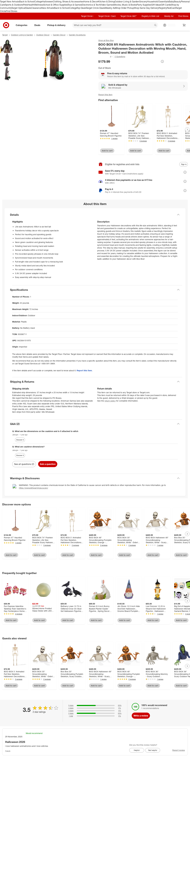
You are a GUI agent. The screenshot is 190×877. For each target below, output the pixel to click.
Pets (25, 4)
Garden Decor (59, 35)
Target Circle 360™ (128, 16)
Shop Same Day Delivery (146, 8)
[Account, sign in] (170, 25)
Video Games (107, 4)
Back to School (26, 1)
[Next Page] (187, 129)
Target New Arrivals (9, 1)
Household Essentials (158, 1)
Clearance (36, 8)
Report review (178, 750)
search (155, 25)
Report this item (105, 94)
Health (31, 4)
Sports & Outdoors (14, 4)
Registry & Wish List (150, 16)
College (38, 1)
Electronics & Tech (91, 4)
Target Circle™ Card (106, 16)
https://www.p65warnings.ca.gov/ (33, 488)
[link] (105, 56)
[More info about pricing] (162, 61)
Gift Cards (166, 4)
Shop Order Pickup (124, 8)
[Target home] (6, 25)
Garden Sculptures (77, 35)
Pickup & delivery (56, 25)
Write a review (141, 715)
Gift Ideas (156, 4)
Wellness (38, 4)
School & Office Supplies (55, 4)
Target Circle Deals (95, 8)
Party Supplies (144, 4)
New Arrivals (47, 8)
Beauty (177, 1)
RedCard (171, 8)
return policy (110, 401)
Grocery (143, 1)
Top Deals (81, 8)
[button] (105, 56)
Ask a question (47, 464)
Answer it (20, 440)
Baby (171, 1)
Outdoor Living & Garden (127, 1)
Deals (28, 8)
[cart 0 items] (184, 25)
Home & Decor (90, 1)
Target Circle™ (87, 16)
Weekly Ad (110, 8)
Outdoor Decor (43, 35)
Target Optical (18, 8)
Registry (163, 8)
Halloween (47, 1)
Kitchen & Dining (106, 1)
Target (5, 35)
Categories (21, 25)
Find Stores (11, 11)
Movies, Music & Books (125, 4)
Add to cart (107, 150)
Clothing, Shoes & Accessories (68, 1)
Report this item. (84, 370)
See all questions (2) (24, 464)
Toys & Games (75, 4)
